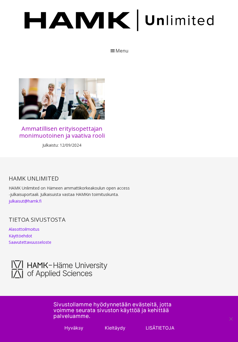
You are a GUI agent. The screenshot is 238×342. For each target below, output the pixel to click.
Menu (122, 51)
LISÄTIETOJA (160, 328)
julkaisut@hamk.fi (25, 201)
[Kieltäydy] (231, 319)
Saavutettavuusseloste (30, 242)
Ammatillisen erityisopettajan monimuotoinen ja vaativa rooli (62, 132)
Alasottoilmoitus (24, 229)
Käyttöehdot (20, 236)
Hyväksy (73, 328)
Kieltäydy (115, 328)
